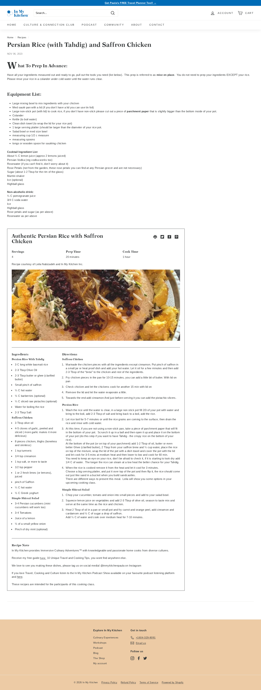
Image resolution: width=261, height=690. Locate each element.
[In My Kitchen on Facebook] (139, 658)
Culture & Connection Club (49, 24)
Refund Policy (128, 682)
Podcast (89, 24)
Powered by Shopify (173, 682)
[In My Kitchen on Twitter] (145, 658)
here (20, 576)
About (136, 24)
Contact (157, 24)
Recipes (22, 37)
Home (12, 24)
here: (43, 558)
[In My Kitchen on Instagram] (132, 658)
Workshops (99, 642)
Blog (96, 653)
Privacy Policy (109, 682)
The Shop (99, 658)
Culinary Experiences (105, 637)
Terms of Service (149, 682)
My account (100, 663)
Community (114, 24)
